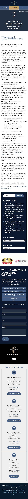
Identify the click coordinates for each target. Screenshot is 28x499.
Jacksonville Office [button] (14, 393)
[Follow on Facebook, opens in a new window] (13, 359)
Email (3, 314)
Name (3, 307)
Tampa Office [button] (14, 476)
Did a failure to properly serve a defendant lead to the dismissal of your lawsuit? (14, 211)
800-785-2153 (23, 11)
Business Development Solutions (13, 492)
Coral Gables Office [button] (14, 420)
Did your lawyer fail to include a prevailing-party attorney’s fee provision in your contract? (14, 205)
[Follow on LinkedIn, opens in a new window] (15, 359)
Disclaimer (6, 490)
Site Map (12, 490)
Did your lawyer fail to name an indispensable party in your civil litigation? (14, 230)
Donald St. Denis (8, 44)
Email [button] (15, 8)
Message (4, 327)
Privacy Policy (20, 490)
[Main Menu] (4, 7)
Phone (3, 320)
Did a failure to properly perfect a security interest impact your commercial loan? (14, 217)
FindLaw (14, 494)
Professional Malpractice (8, 46)
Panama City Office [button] (14, 447)
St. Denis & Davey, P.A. (13, 485)
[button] (26, 489)
